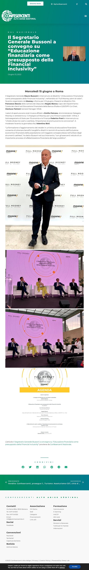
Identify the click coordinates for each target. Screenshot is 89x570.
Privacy (35, 560)
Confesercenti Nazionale (60, 444)
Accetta (74, 567)
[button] (86, 4)
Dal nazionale (22, 32)
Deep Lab (66, 560)
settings (62, 568)
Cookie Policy (45, 560)
